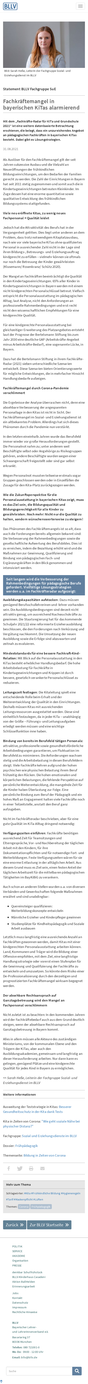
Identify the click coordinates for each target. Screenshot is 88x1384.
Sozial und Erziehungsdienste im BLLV (49, 1136)
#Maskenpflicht (23, 1199)
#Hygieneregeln (71, 1193)
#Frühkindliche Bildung (45, 1193)
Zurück (12, 1225)
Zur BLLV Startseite (47, 1225)
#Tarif (9, 1199)
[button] (8, 1168)
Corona (23, 1206)
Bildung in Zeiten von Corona (45, 1155)
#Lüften (38, 1199)
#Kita (27, 1193)
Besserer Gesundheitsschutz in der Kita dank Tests (37, 1109)
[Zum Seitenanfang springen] (1, 1381)
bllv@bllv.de (29, 1357)
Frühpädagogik (26, 1145)
